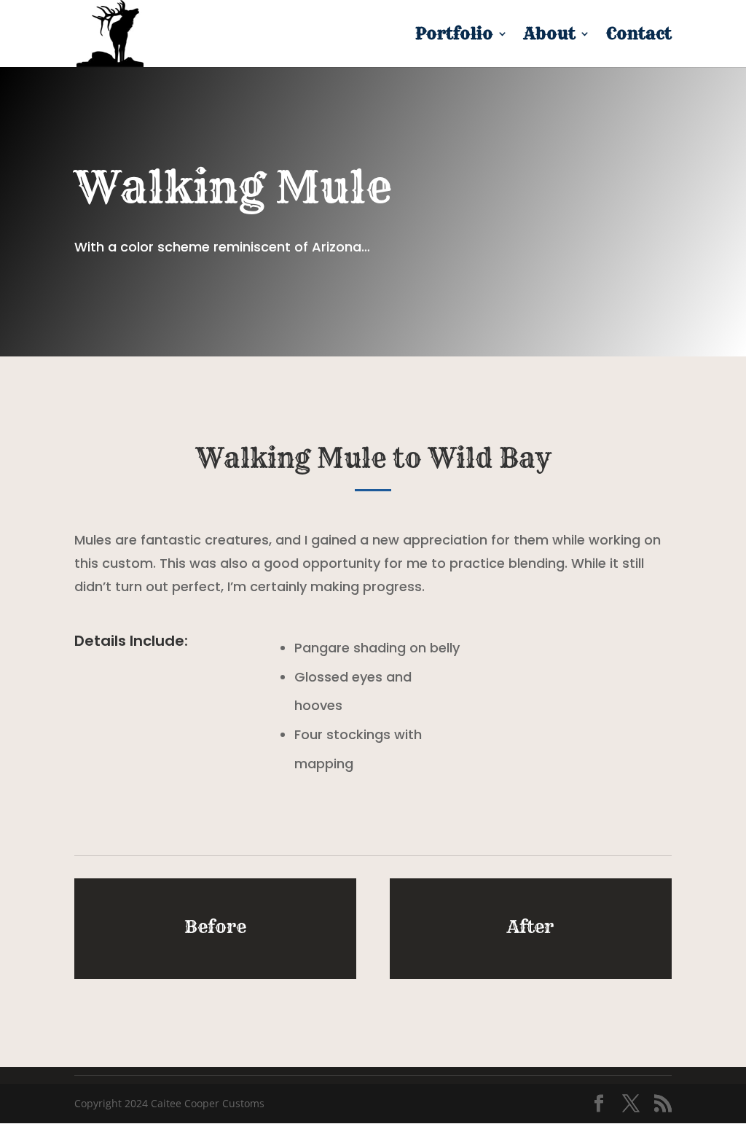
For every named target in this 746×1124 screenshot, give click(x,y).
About (550, 36)
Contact (639, 36)
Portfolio (454, 36)
